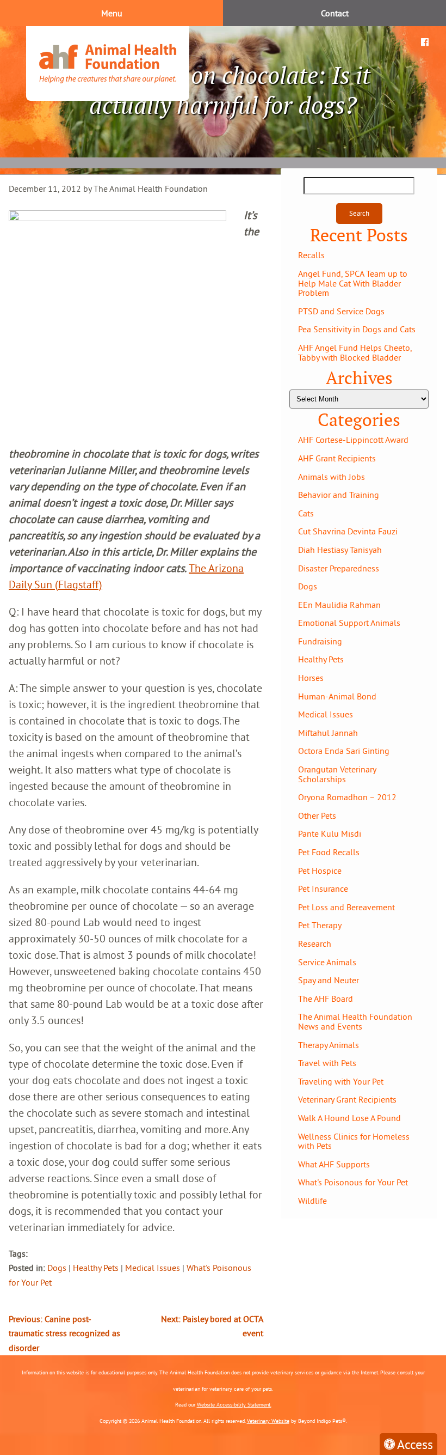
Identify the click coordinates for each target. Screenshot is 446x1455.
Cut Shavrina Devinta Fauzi (348, 531)
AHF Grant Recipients (337, 458)
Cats (306, 513)
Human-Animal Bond (337, 696)
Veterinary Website (268, 1420)
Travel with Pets (327, 1062)
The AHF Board (325, 998)
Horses (311, 677)
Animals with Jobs (331, 476)
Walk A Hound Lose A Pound (349, 1117)
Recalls (311, 254)
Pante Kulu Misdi (329, 833)
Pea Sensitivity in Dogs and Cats (357, 329)
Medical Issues (152, 1267)
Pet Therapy (320, 925)
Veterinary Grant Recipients (347, 1099)
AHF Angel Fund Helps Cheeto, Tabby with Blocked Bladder (355, 352)
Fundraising (320, 641)
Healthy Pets (96, 1267)
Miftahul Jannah (328, 732)
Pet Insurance (323, 888)
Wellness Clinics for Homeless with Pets (354, 1141)
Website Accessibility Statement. (234, 1404)
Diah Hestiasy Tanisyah (340, 549)
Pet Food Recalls (329, 852)
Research (314, 943)
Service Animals (327, 962)
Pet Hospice (320, 870)
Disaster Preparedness (338, 568)
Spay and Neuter (328, 980)
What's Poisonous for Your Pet (353, 1182)
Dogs (56, 1267)
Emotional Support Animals (349, 622)
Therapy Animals (328, 1044)
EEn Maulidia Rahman (339, 604)
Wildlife (312, 1200)
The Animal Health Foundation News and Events (355, 1021)
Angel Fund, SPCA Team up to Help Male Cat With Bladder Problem (352, 283)
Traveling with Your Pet (340, 1081)
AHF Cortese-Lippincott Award (353, 439)
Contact (335, 13)
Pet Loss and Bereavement (346, 907)
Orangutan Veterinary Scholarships (337, 774)
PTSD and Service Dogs (341, 311)
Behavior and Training (338, 494)
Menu (111, 13)
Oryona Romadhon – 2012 (347, 797)
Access (415, 1444)
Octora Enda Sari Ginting (343, 750)
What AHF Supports (334, 1164)
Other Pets (317, 815)
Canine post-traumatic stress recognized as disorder (64, 1333)
